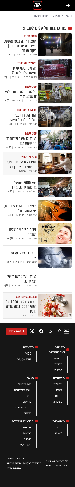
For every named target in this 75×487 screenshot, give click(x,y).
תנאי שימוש (14, 463)
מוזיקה (27, 402)
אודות (20, 458)
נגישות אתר (14, 468)
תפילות (57, 384)
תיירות (27, 396)
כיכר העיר (25, 445)
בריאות (27, 433)
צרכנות (27, 427)
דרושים (11, 458)
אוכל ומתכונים (22, 390)
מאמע (58, 433)
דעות (59, 390)
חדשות (58, 358)
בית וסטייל (24, 384)
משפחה (57, 402)
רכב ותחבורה (23, 407)
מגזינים (58, 427)
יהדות (58, 396)
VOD (28, 353)
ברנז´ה (58, 370)
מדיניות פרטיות (32, 463)
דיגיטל (27, 413)
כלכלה (27, 439)
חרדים (58, 364)
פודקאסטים (24, 359)
